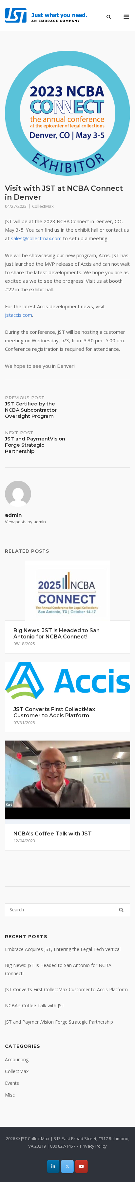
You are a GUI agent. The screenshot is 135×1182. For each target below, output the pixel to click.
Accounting (17, 1059)
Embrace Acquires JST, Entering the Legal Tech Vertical (63, 949)
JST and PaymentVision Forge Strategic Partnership (59, 1022)
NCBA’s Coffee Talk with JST (35, 1005)
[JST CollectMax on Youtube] (81, 1166)
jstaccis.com (18, 315)
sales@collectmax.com (36, 238)
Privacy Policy (93, 1146)
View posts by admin (25, 522)
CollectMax (43, 206)
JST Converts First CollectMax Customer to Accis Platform (66, 989)
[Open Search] (108, 17)
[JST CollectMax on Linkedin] (53, 1166)
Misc (10, 1095)
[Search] (121, 909)
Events (12, 1083)
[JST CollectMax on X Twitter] (67, 1166)
